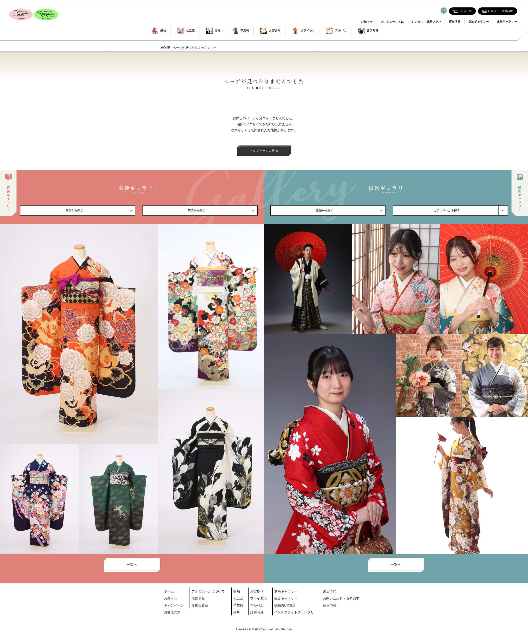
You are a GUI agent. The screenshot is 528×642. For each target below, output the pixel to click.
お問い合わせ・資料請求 (341, 598)
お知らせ (367, 21)
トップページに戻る (264, 150)
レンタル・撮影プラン (426, 21)
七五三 (190, 30)
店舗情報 (455, 21)
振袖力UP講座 (285, 605)
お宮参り (275, 30)
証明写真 (372, 30)
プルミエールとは (392, 21)
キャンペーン (174, 605)
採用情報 (329, 605)
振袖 (163, 30)
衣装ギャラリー (478, 21)
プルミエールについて (208, 591)
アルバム (341, 30)
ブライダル (308, 30)
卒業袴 (244, 30)
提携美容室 (200, 605)
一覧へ (132, 564)
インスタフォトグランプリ (294, 612)
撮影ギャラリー (507, 21)
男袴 (218, 30)
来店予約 (329, 591)
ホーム (169, 591)
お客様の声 (172, 612)
